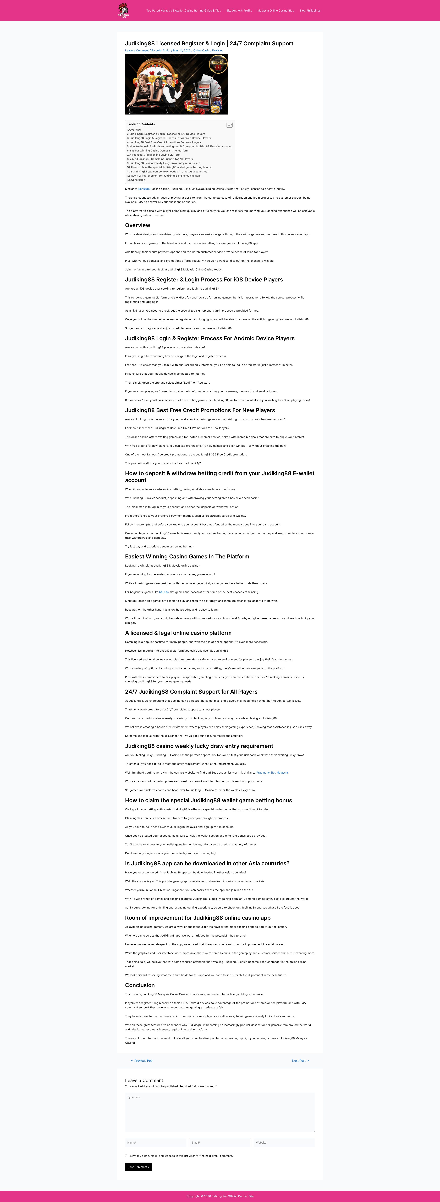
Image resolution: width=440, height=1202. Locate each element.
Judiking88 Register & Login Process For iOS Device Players (167, 133)
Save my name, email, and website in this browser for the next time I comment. (181, 1155)
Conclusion (138, 179)
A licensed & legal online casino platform (154, 154)
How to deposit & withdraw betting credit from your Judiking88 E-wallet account (181, 146)
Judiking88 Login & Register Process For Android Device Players (170, 138)
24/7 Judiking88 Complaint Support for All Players (161, 159)
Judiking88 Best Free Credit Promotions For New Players (165, 142)
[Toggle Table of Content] (228, 125)
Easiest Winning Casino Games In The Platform (159, 150)
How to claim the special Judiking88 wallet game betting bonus (171, 167)
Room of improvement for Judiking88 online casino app (165, 175)
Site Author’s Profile (239, 10)
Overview (135, 129)
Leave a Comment (137, 50)
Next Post (300, 1060)
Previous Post (142, 1060)
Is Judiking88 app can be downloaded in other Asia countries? (169, 171)
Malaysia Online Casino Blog (275, 10)
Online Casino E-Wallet (208, 50)
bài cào (164, 592)
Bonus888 (144, 189)
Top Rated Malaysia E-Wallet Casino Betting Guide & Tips (183, 10)
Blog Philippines (310, 10)
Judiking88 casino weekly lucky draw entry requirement (165, 163)
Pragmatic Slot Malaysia (272, 772)
